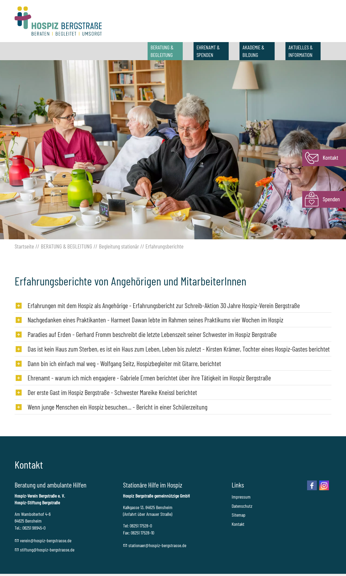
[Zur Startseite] (58, 21)
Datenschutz (242, 506)
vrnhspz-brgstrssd (44, 540)
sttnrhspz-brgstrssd (156, 545)
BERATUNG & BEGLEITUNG (162, 51)
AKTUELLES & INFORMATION (300, 51)
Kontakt (238, 524)
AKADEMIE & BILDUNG (253, 51)
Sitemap (238, 515)
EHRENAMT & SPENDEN (208, 51)
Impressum (241, 497)
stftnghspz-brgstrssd (46, 550)
